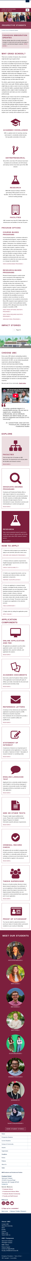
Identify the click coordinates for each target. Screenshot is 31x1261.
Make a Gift (5, 1233)
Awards (4, 1147)
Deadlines (4, 1154)
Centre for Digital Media (8, 1248)
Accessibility (13, 1258)
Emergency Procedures (7, 1256)
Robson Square (6, 1247)
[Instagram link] (3, 1203)
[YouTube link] (12, 1203)
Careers (4, 1231)
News (3, 1227)
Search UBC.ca (6, 1235)
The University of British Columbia (11, 3)
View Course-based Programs (12, 263)
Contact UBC (5, 1224)
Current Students (6, 1140)
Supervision (5, 1151)
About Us (4, 1164)
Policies (4, 1161)
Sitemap (12, 1211)
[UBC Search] (27, 2)
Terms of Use (18, 1256)
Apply (3, 1167)
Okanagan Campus (7, 1242)
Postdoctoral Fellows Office (11, 1191)
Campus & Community (7, 1144)
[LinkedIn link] (7, 1203)
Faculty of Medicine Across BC (10, 1250)
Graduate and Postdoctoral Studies (15, 1173)
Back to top (5, 1211)
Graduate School (5, 30)
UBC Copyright (5, 1258)
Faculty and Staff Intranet (10, 1196)
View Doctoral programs (11, 319)
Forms (3, 1157)
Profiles (18, 1211)
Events (3, 1229)
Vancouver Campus (7, 1240)
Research (23, 1211)
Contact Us (5, 1184)
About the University (7, 1226)
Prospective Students (7, 1137)
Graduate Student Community (11, 1193)
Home (3, 1134)
